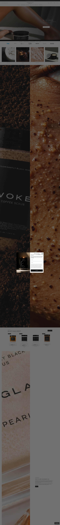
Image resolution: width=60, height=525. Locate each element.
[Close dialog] (42, 253)
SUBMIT (36, 270)
